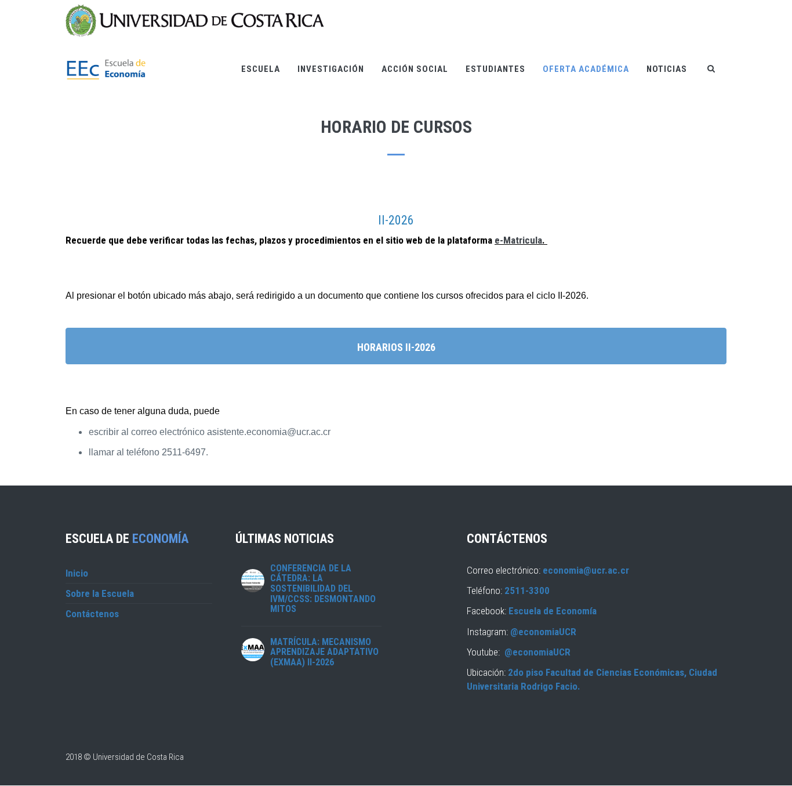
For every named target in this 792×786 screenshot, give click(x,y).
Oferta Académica (586, 69)
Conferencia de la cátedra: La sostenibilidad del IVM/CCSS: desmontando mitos (323, 588)
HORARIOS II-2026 (396, 347)
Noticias (666, 69)
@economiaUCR (543, 632)
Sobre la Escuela (100, 593)
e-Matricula (518, 240)
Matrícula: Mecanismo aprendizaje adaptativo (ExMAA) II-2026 (324, 652)
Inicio (77, 573)
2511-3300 (527, 590)
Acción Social (415, 69)
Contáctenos (92, 614)
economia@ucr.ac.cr (586, 570)
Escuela (260, 69)
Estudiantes (495, 69)
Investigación (330, 69)
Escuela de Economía (552, 611)
